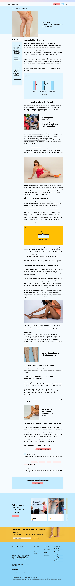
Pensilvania (56, 557)
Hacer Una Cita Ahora (37, 483)
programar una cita (36, 429)
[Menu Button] (66, 4)
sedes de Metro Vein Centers (31, 441)
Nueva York (25, 550)
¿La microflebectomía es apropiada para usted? (17, 79)
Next (65, 510)
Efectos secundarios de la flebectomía (17, 66)
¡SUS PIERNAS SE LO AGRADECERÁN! (17, 83)
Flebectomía (42, 462)
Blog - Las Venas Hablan (16, 8)
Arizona (24, 551)
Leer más (15, 515)
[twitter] (14, 39)
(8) (56, 551)
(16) (56, 548)
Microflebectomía (57, 462)
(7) (56, 556)
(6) (56, 553)
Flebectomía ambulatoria (30, 464)
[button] (50, 4)
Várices (49, 462)
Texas (22, 551)
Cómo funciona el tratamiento (17, 57)
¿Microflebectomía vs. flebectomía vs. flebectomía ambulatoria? (17, 70)
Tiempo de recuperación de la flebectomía (17, 60)
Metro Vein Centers (36, 147)
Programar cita (56, 4)
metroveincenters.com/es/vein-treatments (34, 140)
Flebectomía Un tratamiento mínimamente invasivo (16, 75)
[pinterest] (17, 39)
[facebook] (12, 39)
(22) (56, 554)
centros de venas (28, 271)
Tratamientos (24, 8)
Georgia (55, 560)
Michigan (15, 551)
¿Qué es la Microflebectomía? (17, 45)
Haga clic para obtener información (43, 449)
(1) (56, 557)
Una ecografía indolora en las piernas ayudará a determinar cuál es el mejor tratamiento (17, 52)
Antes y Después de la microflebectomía (17, 63)
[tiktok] (18, 572)
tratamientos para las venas (30, 256)
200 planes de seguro (38, 334)
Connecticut (19, 551)
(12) (57, 550)
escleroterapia (58, 189)
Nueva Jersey (56, 550)
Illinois (27, 551)
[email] (19, 39)
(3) (55, 559)
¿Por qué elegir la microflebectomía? (17, 48)
